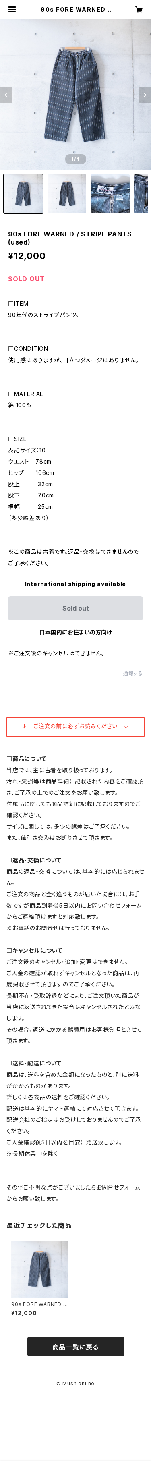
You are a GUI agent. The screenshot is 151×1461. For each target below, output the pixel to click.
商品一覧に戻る (75, 1347)
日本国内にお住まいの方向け (75, 632)
